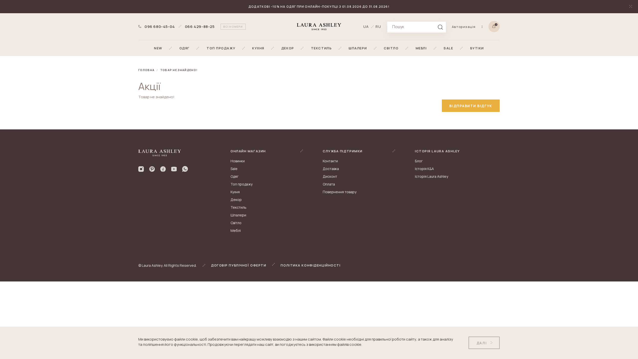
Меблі (236, 230)
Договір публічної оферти (238, 265)
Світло (236, 222)
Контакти (330, 161)
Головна (146, 70)
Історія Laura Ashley (431, 176)
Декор (236, 199)
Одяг (235, 176)
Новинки (238, 161)
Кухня (235, 191)
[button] (158, 48)
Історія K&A (424, 168)
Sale (234, 168)
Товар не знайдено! (179, 70)
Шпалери (238, 215)
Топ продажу (241, 184)
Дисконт (330, 176)
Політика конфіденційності (310, 265)
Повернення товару (339, 191)
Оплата (329, 184)
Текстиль (238, 207)
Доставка (331, 168)
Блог (419, 161)
